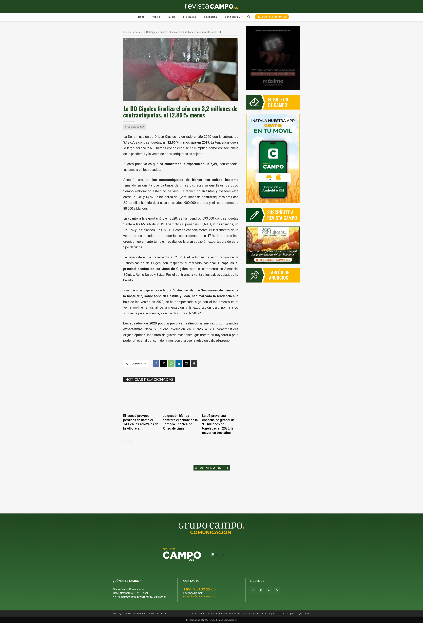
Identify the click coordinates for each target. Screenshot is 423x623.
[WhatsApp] (171, 363)
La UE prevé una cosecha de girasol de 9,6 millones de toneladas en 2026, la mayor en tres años (218, 424)
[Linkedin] (178, 363)
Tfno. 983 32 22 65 (199, 589)
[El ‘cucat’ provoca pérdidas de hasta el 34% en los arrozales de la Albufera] (141, 399)
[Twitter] (277, 590)
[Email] (186, 363)
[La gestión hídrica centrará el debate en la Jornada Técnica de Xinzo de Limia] (181, 399)
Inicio (126, 32)
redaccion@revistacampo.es (199, 596)
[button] (249, 17)
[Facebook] (156, 363)
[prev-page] (125, 441)
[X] (163, 363)
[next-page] (131, 441)
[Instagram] (261, 590)
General (136, 32)
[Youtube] (269, 590)
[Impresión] (194, 363)
